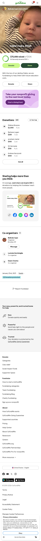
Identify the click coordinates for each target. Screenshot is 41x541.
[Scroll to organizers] (5, 8)
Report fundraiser (22, 289)
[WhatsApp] (20, 215)
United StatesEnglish (21, 468)
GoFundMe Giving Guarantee (19, 341)
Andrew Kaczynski (14, 153)
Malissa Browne (14, 125)
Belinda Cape (13, 238)
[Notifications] (33, 3)
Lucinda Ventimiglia (15, 253)
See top (34, 120)
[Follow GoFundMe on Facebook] (4, 474)
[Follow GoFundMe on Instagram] (16, 474)
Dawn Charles (13, 261)
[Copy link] (9, 215)
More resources (8, 457)
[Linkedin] (32, 215)
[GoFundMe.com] (20, 3)
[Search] (4, 3)
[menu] (37, 3)
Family (21, 273)
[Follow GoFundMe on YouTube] (8, 474)
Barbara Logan (13, 132)
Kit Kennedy (12, 146)
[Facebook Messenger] (26, 215)
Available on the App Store (20, 480)
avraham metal (13, 139)
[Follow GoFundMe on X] (12, 474)
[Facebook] (15, 215)
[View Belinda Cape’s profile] (4, 240)
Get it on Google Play (8, 480)
